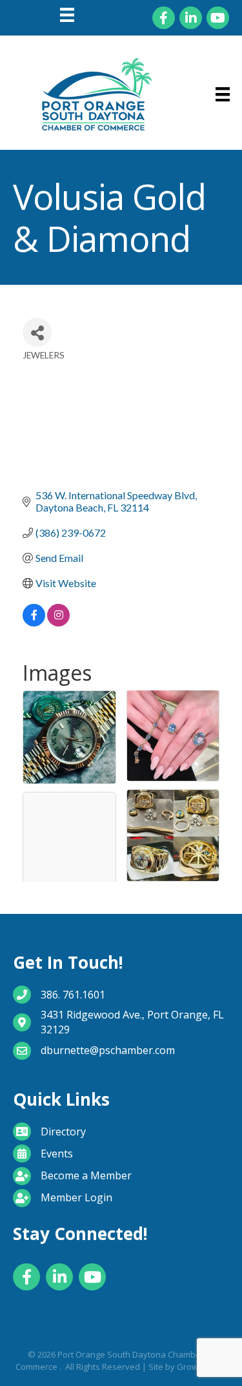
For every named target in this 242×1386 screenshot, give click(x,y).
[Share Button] (37, 332)
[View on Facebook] (34, 622)
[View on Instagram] (58, 622)
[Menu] (67, 15)
